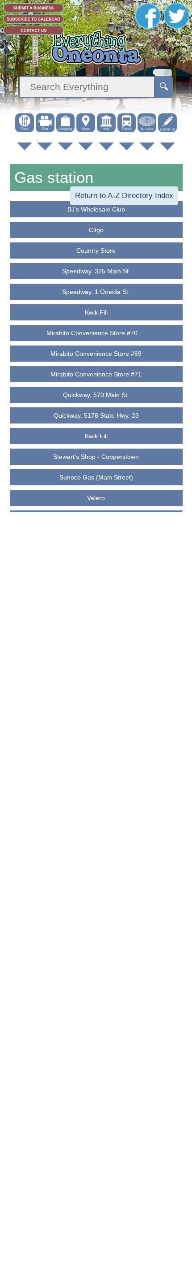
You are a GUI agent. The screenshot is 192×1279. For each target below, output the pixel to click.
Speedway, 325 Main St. (96, 271)
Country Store (96, 250)
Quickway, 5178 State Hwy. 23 (96, 415)
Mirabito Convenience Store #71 (96, 374)
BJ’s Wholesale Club (96, 209)
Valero (96, 497)
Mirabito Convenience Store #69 (96, 353)
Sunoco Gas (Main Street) (96, 477)
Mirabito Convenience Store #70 (96, 333)
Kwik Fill (96, 312)
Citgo (96, 229)
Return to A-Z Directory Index (124, 195)
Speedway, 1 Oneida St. (96, 291)
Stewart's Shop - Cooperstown (96, 456)
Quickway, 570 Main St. (96, 394)
